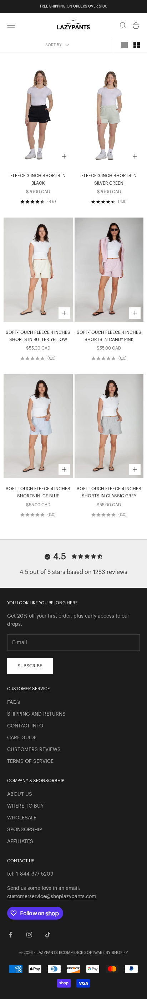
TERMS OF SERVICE (30, 761)
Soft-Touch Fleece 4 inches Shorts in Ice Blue (38, 492)
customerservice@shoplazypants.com (51, 896)
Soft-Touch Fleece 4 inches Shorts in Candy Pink (109, 336)
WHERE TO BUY (25, 806)
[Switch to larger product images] (124, 45)
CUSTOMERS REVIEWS (34, 749)
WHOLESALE (21, 817)
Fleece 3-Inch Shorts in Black (38, 179)
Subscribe (29, 665)
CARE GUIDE (22, 737)
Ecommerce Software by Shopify (93, 953)
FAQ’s (13, 702)
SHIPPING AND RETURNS (36, 714)
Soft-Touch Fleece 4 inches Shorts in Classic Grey (109, 492)
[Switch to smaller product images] (136, 45)
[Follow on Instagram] (29, 934)
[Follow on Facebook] (10, 934)
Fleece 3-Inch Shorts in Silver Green (109, 179)
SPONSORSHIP (24, 829)
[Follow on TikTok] (47, 934)
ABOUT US (19, 794)
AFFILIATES (20, 841)
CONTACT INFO (25, 725)
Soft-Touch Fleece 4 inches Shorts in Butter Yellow (38, 336)
